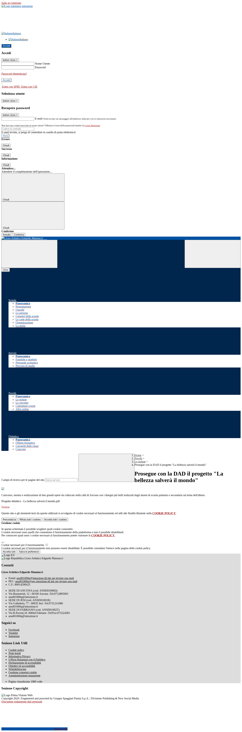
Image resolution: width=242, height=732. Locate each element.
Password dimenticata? (14, 73)
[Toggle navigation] (29, 254)
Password (40, 67)
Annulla (6, 234)
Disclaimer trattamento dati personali (21, 701)
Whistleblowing (17, 669)
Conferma (19, 234)
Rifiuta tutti (30, 519)
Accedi (6, 46)
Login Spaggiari (92, 125)
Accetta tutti (55, 519)
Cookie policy (16, 649)
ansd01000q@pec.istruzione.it (46, 581)
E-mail (38, 118)
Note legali (15, 653)
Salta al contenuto (11, 2)
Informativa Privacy (20, 656)
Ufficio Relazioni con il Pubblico (27, 659)
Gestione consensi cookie (23, 672)
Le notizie (140, 461)
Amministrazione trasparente (24, 675)
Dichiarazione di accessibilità (25, 662)
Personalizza (9, 519)
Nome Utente (42, 63)
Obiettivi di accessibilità (22, 665)
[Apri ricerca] (213, 254)
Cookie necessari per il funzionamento (23, 544)
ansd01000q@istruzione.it (45, 578)
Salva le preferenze (29, 551)
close (5, 270)
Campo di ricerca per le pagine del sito (22, 479)
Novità (138, 458)
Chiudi (6, 145)
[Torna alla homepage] (121, 238)
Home (137, 455)
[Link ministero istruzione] (17, 6)
